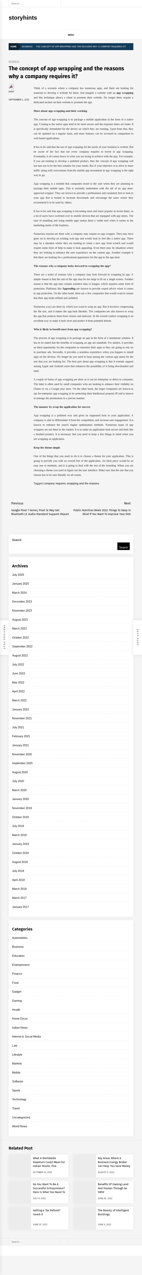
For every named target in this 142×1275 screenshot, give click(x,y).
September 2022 (22, 646)
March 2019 (19, 835)
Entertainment (20, 964)
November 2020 (22, 754)
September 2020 (22, 763)
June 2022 (18, 673)
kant (11, 91)
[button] (131, 35)
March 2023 (19, 628)
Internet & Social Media (26, 1036)
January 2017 (20, 906)
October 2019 (20, 817)
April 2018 (18, 879)
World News (19, 1126)
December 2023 (22, 601)
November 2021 (22, 718)
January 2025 (20, 583)
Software (17, 1081)
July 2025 (18, 574)
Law (14, 1045)
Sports (16, 1090)
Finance (17, 973)
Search (16, 539)
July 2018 (18, 870)
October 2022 (20, 637)
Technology (19, 1099)
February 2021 (21, 736)
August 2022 (20, 655)
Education (18, 955)
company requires (54, 483)
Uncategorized (21, 1117)
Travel (16, 1108)
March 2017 (19, 897)
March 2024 (19, 592)
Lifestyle (17, 1054)
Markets (17, 1063)
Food (15, 982)
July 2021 (18, 727)
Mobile (16, 1072)
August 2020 (20, 772)
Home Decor (20, 1018)
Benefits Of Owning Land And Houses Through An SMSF (113, 1188)
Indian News (20, 1027)
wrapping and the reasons (83, 483)
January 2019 (20, 843)
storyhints (23, 17)
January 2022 (20, 709)
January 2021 (20, 745)
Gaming (17, 1000)
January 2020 (20, 799)
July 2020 (18, 781)
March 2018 (19, 888)
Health (16, 1009)
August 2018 (20, 862)
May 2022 (18, 682)
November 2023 (22, 610)
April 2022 (18, 691)
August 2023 (20, 619)
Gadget (16, 991)
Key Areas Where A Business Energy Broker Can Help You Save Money (114, 1162)
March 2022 (19, 700)
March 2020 (19, 790)
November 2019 (22, 808)
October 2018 (20, 853)
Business (14, 62)
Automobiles (20, 937)
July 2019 (18, 826)
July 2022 (18, 664)
